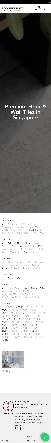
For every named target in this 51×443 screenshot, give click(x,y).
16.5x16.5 (6, 319)
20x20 (17, 319)
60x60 (34, 331)
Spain (4, 268)
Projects (31, 441)
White (26, 252)
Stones (5, 441)
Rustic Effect (35, 230)
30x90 (4, 328)
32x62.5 (34, 328)
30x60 (34, 325)
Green (23, 246)
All (3, 224)
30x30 (24, 325)
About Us (31, 437)
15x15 (23, 313)
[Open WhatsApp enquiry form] (45, 437)
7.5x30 (4, 310)
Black (19, 243)
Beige (10, 243)
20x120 (5, 322)
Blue (28, 243)
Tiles (4, 437)
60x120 (5, 334)
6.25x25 (19, 307)
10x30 (4, 313)
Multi (40, 246)
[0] (36, 8)
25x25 (4, 325)
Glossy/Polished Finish (34, 288)
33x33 (4, 331)
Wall (19, 278)
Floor (10, 278)
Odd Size (6, 340)
